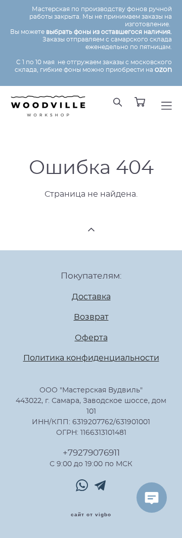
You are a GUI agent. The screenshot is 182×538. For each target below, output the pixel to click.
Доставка (91, 297)
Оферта (91, 338)
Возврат (91, 317)
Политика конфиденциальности (91, 358)
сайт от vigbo (91, 514)
